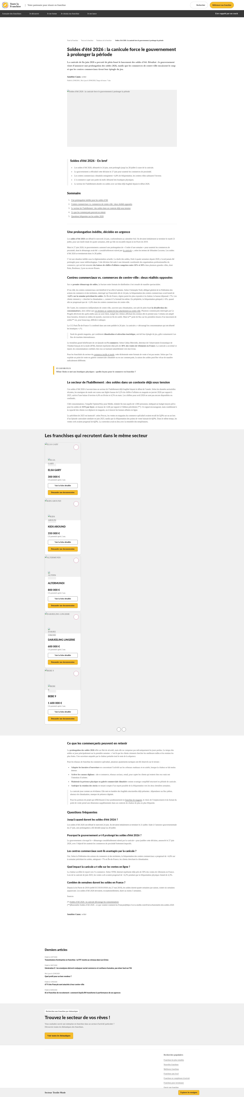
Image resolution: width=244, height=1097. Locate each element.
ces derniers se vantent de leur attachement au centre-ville (117, 311)
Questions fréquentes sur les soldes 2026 (87, 216)
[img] (24, 14)
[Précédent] (119, 729)
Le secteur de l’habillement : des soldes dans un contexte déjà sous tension (101, 208)
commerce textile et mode (104, 354)
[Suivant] (124, 729)
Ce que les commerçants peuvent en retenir (88, 212)
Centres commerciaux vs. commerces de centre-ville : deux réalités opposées (101, 204)
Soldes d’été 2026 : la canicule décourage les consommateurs (94, 902)
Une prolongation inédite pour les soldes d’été (89, 200)
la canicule (127, 250)
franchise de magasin (133, 800)
